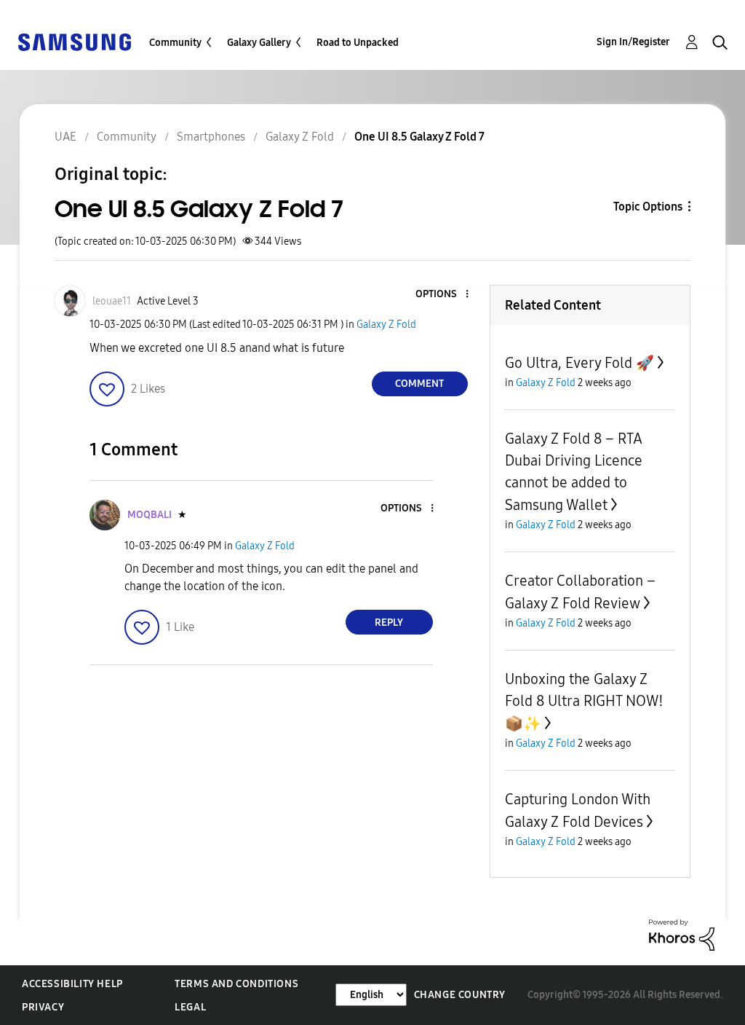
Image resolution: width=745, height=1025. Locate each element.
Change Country (460, 995)
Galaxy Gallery (259, 42)
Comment (419, 383)
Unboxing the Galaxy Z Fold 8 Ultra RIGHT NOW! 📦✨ (584, 701)
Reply (389, 622)
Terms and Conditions (236, 984)
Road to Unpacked (357, 42)
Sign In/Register (633, 42)
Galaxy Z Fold (386, 324)
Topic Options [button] (647, 206)
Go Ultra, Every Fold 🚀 (579, 363)
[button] (442, 295)
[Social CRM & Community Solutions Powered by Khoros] (681, 934)
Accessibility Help (72, 984)
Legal (190, 1007)
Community (175, 42)
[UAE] (74, 41)
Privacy (43, 1007)
